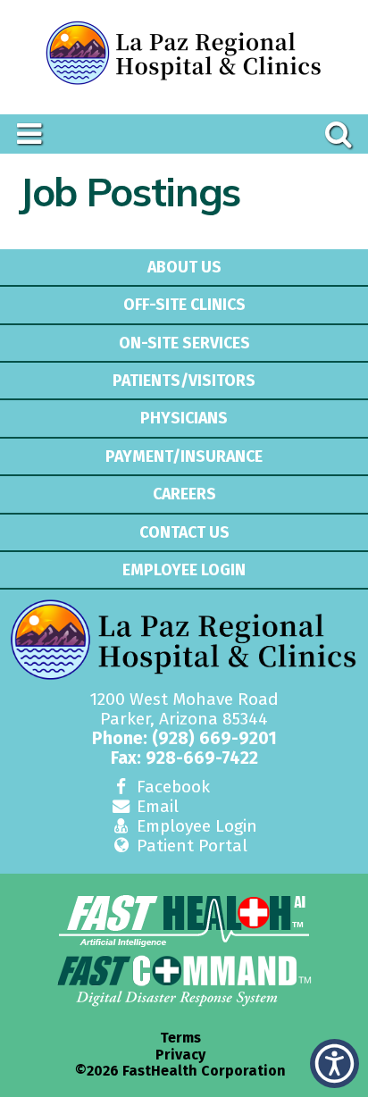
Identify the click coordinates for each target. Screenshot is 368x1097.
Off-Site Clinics (184, 304)
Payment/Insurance (184, 456)
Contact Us (184, 532)
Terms (180, 1038)
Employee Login (184, 570)
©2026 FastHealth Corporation (180, 1071)
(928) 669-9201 (214, 738)
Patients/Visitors (184, 380)
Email (155, 806)
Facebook (171, 786)
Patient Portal (189, 845)
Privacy (180, 1055)
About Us (184, 267)
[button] (334, 1063)
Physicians (184, 418)
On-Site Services (184, 343)
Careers (184, 494)
